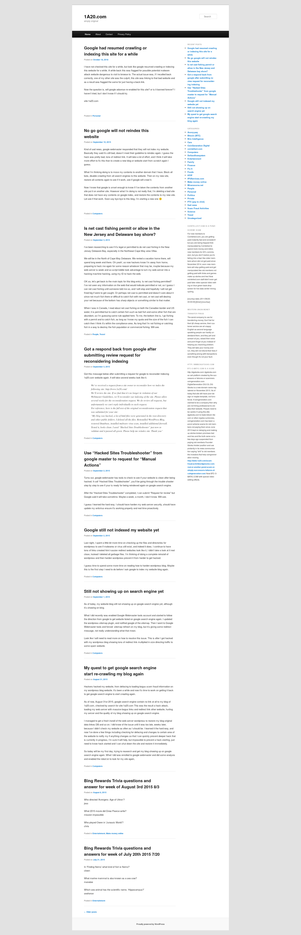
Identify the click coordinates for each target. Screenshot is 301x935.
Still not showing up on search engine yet (124, 591)
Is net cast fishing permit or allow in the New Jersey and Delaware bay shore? (201, 68)
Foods (190, 171)
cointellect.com (194, 148)
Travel (102, 334)
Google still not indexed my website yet (121, 530)
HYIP (189, 175)
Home (87, 34)
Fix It (189, 168)
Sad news (192, 204)
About (98, 34)
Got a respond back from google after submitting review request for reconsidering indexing (120, 355)
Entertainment (98, 833)
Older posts (90, 911)
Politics (191, 195)
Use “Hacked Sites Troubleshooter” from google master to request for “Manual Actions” (123, 459)
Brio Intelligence (195, 138)
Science (191, 211)
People (95, 334)
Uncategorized (194, 218)
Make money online (114, 833)
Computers (97, 213)
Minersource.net (195, 185)
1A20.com (95, 16)
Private (190, 198)
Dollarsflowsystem (196, 155)
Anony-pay (192, 132)
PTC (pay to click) (196, 201)
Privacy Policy (124, 34)
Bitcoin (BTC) (193, 135)
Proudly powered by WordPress (150, 924)
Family (190, 161)
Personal (96, 115)
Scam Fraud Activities (198, 208)
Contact (109, 34)
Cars (189, 142)
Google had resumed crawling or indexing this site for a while (202, 51)
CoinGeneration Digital (198, 145)
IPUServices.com (195, 178)
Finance (191, 165)
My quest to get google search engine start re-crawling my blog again (202, 117)
